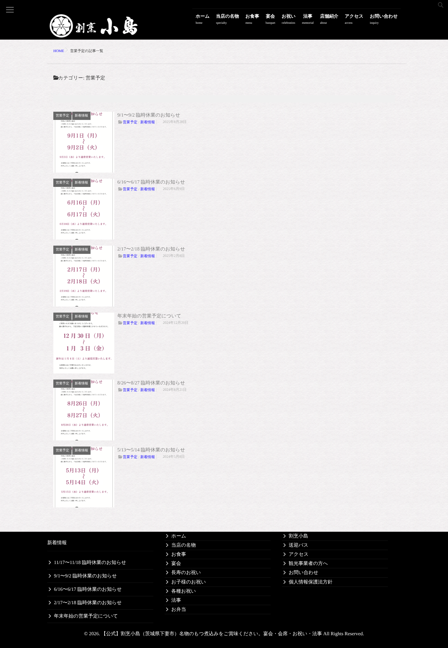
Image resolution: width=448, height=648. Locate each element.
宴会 (271, 19)
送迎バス (298, 545)
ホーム (203, 19)
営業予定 (62, 115)
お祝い (289, 19)
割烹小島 (298, 536)
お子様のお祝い (188, 582)
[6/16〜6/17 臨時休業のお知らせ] (83, 209)
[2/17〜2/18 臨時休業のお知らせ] (83, 276)
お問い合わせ (384, 19)
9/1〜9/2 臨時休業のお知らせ (148, 115)
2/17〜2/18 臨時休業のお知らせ (151, 249)
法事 (308, 19)
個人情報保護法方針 (310, 582)
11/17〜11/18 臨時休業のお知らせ (90, 562)
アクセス (354, 19)
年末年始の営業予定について (149, 316)
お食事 (252, 19)
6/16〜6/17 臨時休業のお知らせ (151, 182)
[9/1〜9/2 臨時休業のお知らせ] (83, 142)
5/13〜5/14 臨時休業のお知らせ (151, 450)
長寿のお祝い (186, 572)
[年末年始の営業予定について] (83, 343)
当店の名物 (227, 19)
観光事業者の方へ (308, 563)
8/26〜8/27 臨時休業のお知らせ (151, 383)
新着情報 (81, 115)
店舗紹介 (329, 19)
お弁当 (178, 609)
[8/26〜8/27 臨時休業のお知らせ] (83, 410)
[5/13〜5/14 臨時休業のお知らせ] (83, 477)
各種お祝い (183, 591)
